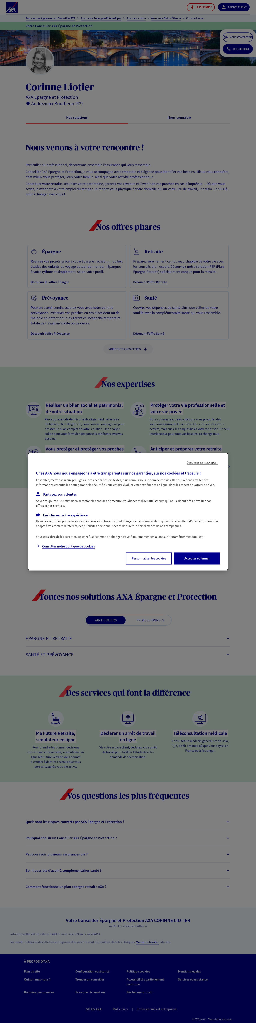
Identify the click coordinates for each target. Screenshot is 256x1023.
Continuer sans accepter (202, 462)
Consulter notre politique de (68, 546)
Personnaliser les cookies (149, 558)
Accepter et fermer (197, 558)
